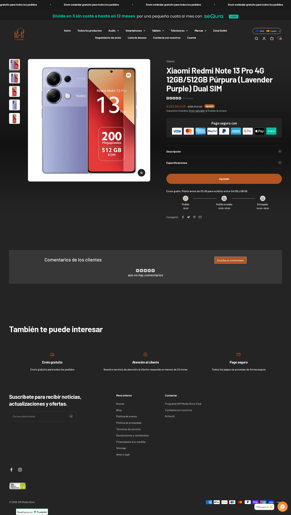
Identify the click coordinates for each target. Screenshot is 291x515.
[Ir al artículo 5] (14, 119)
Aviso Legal (123, 454)
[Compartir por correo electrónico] (200, 217)
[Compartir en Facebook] (183, 217)
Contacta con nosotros (167, 37)
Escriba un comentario (230, 260)
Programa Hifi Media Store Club (183, 403)
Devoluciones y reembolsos (132, 435)
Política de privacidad (128, 422)
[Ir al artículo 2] (14, 78)
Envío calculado (197, 110)
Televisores (178, 30)
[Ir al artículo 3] (14, 92)
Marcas (199, 30)
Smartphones (134, 30)
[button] (267, 31)
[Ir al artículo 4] (14, 105)
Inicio (67, 30)
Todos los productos (89, 30)
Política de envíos (126, 416)
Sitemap (121, 448)
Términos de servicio (128, 429)
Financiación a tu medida (130, 441)
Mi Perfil (169, 416)
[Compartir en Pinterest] (194, 217)
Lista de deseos (137, 37)
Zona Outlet (220, 30)
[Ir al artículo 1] (14, 65)
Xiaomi (170, 61)
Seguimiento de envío (108, 37)
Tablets (156, 30)
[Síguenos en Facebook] (11, 469)
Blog (119, 410)
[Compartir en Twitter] (188, 217)
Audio (112, 30)
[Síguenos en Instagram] (20, 469)
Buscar (120, 403)
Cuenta (191, 37)
